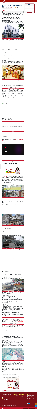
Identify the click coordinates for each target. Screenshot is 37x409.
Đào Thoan (12, 7)
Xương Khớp (3, 10)
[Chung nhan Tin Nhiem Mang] (33, 403)
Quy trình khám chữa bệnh (22, 397)
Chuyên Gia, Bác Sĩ (16, 395)
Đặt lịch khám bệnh (21, 396)
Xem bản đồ (4, 397)
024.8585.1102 (10, 164)
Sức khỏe (15, 396)
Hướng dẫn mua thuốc (22, 395)
